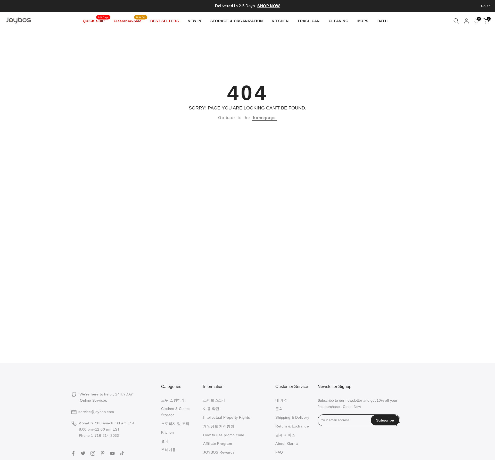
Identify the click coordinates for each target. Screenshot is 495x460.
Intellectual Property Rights (226, 417)
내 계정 (281, 400)
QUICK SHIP (96, 20)
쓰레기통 (168, 450)
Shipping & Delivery (292, 417)
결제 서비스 (285, 435)
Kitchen (167, 432)
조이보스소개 (214, 400)
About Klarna (286, 443)
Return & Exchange (292, 426)
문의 (279, 409)
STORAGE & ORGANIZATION (236, 21)
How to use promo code (223, 435)
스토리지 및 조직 (175, 424)
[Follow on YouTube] (112, 453)
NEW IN (194, 21)
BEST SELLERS (164, 21)
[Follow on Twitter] (83, 453)
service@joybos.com (96, 412)
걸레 (165, 441)
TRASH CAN (309, 21)
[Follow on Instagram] (92, 453)
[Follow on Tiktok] (122, 453)
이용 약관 (211, 409)
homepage (264, 117)
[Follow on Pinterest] (102, 453)
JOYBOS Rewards (219, 452)
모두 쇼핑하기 (173, 400)
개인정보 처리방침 (218, 426)
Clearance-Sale (129, 20)
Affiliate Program (217, 443)
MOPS (362, 21)
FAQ (279, 452)
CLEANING (338, 21)
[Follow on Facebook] (73, 453)
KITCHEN (280, 21)
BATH (382, 21)
